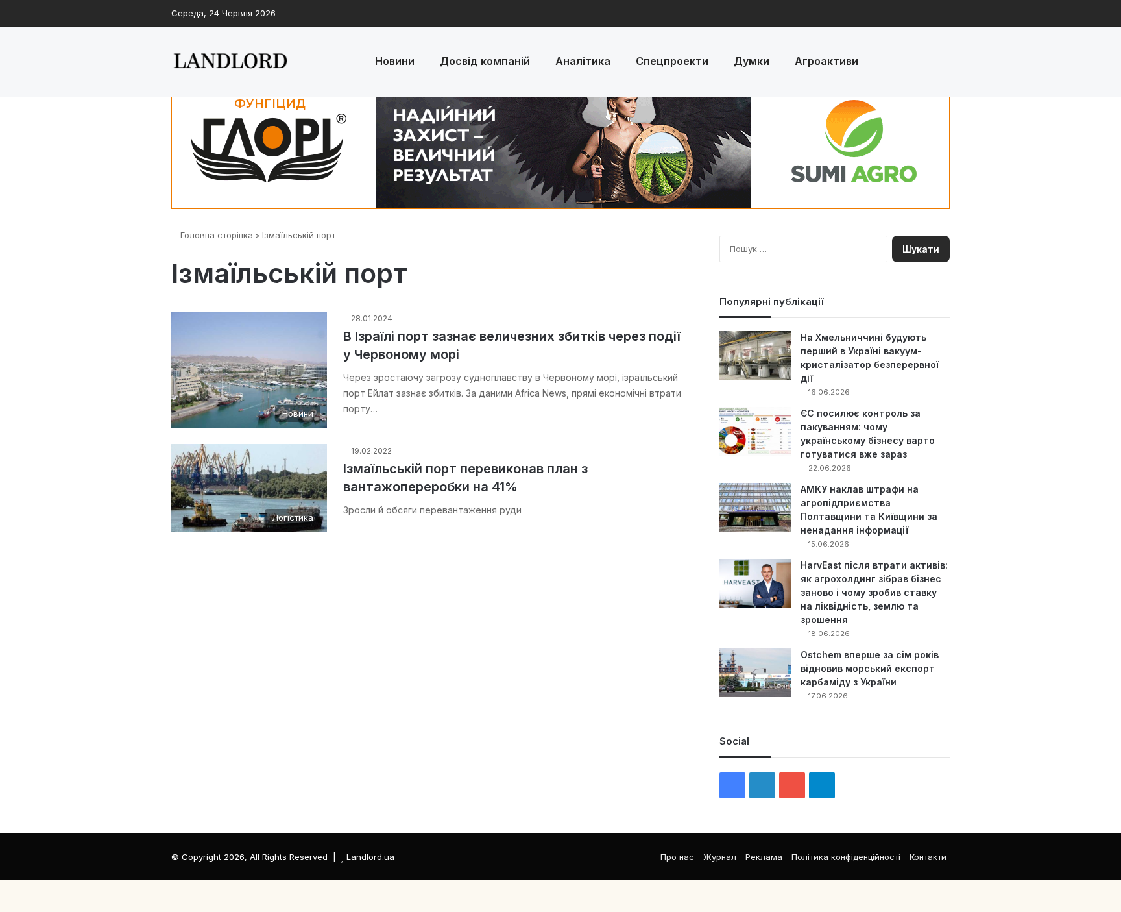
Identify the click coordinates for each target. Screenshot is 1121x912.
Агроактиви (826, 61)
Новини (395, 61)
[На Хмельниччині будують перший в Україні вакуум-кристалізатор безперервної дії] (755, 355)
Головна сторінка (215, 235)
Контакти (928, 857)
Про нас (677, 857)
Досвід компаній (485, 61)
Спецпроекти (672, 61)
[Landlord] (229, 61)
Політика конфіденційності (845, 857)
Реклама (763, 857)
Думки (751, 61)
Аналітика (582, 61)
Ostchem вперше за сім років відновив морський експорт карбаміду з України (870, 668)
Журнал (719, 857)
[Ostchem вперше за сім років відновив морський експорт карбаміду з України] (755, 672)
